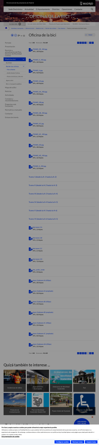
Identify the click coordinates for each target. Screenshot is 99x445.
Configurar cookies (62, 442)
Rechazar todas (78, 442)
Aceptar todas (91, 442)
